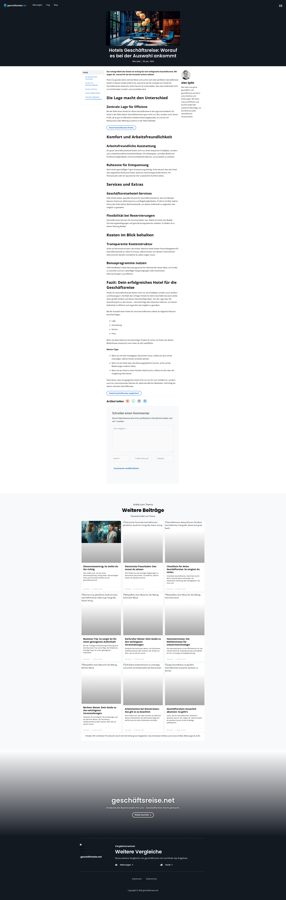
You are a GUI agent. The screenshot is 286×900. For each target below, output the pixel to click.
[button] (127, 401)
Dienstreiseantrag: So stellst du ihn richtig (100, 568)
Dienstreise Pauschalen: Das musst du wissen (140, 568)
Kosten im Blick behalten (92, 93)
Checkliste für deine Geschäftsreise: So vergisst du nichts (183, 569)
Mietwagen (37, 5)
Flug (48, 5)
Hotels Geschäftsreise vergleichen (124, 393)
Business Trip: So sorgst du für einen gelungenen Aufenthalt (100, 640)
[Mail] (280, 5)
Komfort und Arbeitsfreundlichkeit (91, 84)
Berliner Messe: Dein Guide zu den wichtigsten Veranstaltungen (99, 710)
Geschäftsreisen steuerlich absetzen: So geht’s (181, 710)
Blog (56, 5)
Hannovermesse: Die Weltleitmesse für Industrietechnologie (178, 641)
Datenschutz (151, 879)
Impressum (137, 879)
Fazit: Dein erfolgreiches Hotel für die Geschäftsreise (93, 98)
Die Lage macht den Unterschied (91, 78)
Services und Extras (91, 89)
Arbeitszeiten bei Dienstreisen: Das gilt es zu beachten (142, 710)
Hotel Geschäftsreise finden (121, 127)
